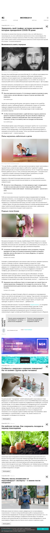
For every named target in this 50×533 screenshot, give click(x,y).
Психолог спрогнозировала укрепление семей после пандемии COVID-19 (35, 320)
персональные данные (6, 529)
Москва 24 (25, 18)
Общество (12, 25)
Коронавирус (28, 330)
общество (4, 334)
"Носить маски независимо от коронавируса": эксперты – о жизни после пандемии (17, 320)
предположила (34, 305)
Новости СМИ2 (5, 356)
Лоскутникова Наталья (12, 330)
